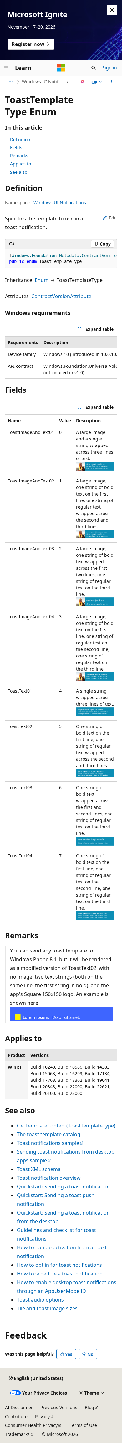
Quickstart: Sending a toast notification (63, 1186)
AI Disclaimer (19, 1407)
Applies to (20, 164)
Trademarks (17, 1434)
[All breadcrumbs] (10, 82)
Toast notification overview (49, 1177)
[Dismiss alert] (112, 10)
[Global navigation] (6, 67)
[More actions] (111, 82)
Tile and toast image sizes (47, 1308)
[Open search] (93, 67)
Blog (89, 1407)
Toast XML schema (39, 1169)
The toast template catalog (48, 1134)
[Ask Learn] (83, 82)
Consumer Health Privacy (31, 1425)
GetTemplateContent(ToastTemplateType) (66, 1125)
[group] (61, 259)
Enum (41, 280)
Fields (16, 147)
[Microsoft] (61, 68)
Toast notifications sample (48, 1143)
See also (18, 172)
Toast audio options (40, 1299)
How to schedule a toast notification (60, 1273)
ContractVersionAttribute (61, 296)
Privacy (42, 1416)
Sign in (109, 68)
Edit (113, 218)
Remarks (19, 156)
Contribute (16, 1416)
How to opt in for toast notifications (59, 1264)
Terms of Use (83, 1425)
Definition (20, 139)
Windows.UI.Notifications (43, 82)
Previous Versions (58, 1407)
